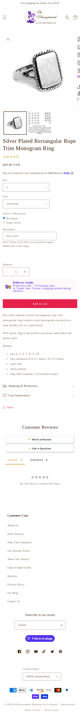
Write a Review (41, 439)
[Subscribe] (61, 625)
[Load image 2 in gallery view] (39, 123)
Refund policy (68, 704)
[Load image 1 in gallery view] (15, 123)
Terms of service (33, 710)
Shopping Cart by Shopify (45, 704)
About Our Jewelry (18, 559)
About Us (12, 525)
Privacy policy (52, 710)
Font (5, 196)
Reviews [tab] (12, 459)
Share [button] (10, 407)
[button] (5, 17)
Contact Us (13, 601)
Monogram (12, 218)
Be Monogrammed (22, 704)
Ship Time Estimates (19, 542)
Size (5, 180)
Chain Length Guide (19, 567)
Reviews (12, 576)
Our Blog (12, 593)
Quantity (7, 264)
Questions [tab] (36, 459)
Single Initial (13, 222)
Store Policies (15, 534)
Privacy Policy (15, 584)
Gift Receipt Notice (18, 550)
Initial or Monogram (14, 213)
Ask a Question (41, 448)
